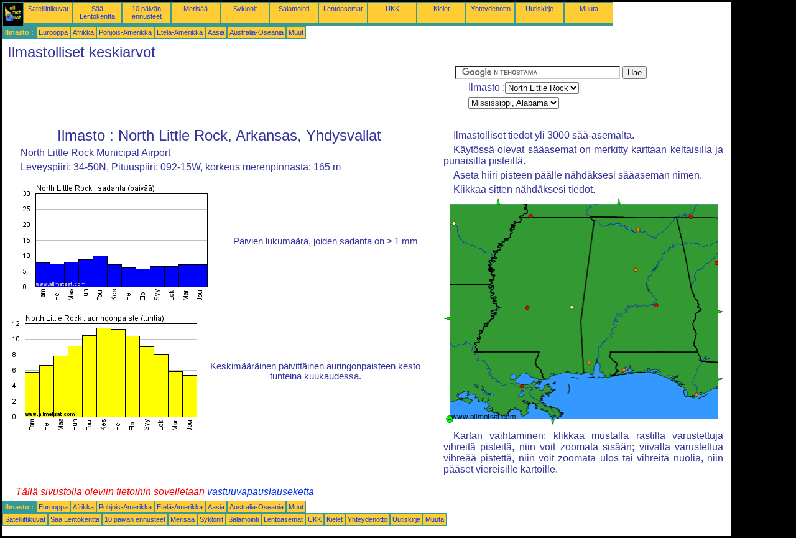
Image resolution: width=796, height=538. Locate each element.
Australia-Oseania (256, 32)
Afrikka (83, 32)
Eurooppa (53, 32)
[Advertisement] (228, 94)
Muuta (589, 8)
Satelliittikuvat (48, 8)
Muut (296, 32)
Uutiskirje (539, 8)
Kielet (441, 8)
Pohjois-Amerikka (125, 32)
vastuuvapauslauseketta (260, 491)
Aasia (216, 32)
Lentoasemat (343, 8)
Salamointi (294, 8)
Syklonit (245, 8)
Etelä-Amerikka (180, 32)
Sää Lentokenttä (97, 12)
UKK (392, 8)
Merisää (195, 8)
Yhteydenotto (491, 8)
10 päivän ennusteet (147, 12)
